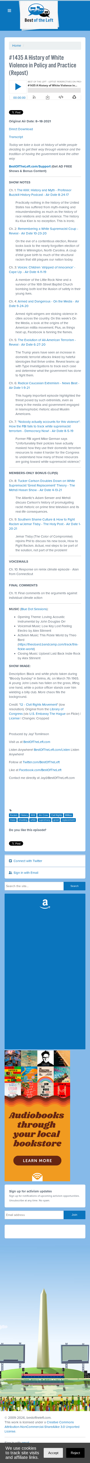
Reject (75, 1453)
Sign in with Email (25, 873)
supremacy (44, 820)
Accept (53, 1453)
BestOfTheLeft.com (36, 742)
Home (16, 46)
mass (13, 820)
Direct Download (21, 129)
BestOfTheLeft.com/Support (30, 166)
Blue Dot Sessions (34, 609)
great (56, 820)
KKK (33, 815)
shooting (23, 820)
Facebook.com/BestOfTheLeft (40, 770)
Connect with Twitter (27, 861)
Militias (68, 815)
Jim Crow (43, 815)
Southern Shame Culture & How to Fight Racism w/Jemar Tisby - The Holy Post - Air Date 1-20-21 (45, 524)
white (33, 820)
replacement (68, 820)
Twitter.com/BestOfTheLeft (41, 762)
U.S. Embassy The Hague (47, 714)
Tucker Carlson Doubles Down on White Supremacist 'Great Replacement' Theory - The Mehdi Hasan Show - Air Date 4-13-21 (42, 485)
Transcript (16, 137)
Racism (13, 815)
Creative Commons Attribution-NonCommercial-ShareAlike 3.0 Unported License (42, 1426)
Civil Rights (56, 815)
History (24, 815)
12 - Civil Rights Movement (38, 705)
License (14, 718)
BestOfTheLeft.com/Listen (52, 750)
